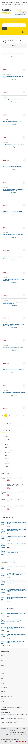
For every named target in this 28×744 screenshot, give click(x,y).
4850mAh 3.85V (5, 119)
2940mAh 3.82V (5, 390)
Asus (6, 441)
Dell (6, 447)
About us (3, 691)
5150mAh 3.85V (5, 142)
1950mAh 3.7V (5, 322)
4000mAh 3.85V (5, 164)
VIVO (6, 461)
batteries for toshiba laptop (20, 734)
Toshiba (2, 683)
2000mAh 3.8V (5, 187)
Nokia (2, 655)
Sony (6, 455)
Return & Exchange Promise (20, 4)
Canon (2, 673)
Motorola (7, 450)
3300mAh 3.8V (5, 255)
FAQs (16, 6)
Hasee (2, 665)
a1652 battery (23, 737)
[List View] (15, 45)
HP (5, 444)
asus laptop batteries (14, 732)
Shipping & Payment (7, 4)
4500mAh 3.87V (5, 97)
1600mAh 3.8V (5, 345)
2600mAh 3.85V (5, 367)
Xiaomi (6, 452)
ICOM (2, 663)
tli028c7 (24, 728)
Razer (2, 660)
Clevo (2, 678)
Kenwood (3, 658)
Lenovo (6, 436)
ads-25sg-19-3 (23, 732)
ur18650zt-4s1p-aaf (9, 734)
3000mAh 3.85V (5, 232)
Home (2, 37)
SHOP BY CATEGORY (13, 21)
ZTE (6, 458)
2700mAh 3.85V (5, 277)
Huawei (6, 463)
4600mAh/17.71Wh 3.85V (7, 74)
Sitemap (2, 701)
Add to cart (24, 70)
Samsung (7, 439)
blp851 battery (12, 730)
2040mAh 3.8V (5, 209)
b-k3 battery (19, 728)
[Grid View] (13, 45)
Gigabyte (3, 676)
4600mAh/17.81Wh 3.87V (7, 52)
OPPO (6, 466)
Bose (2, 680)
